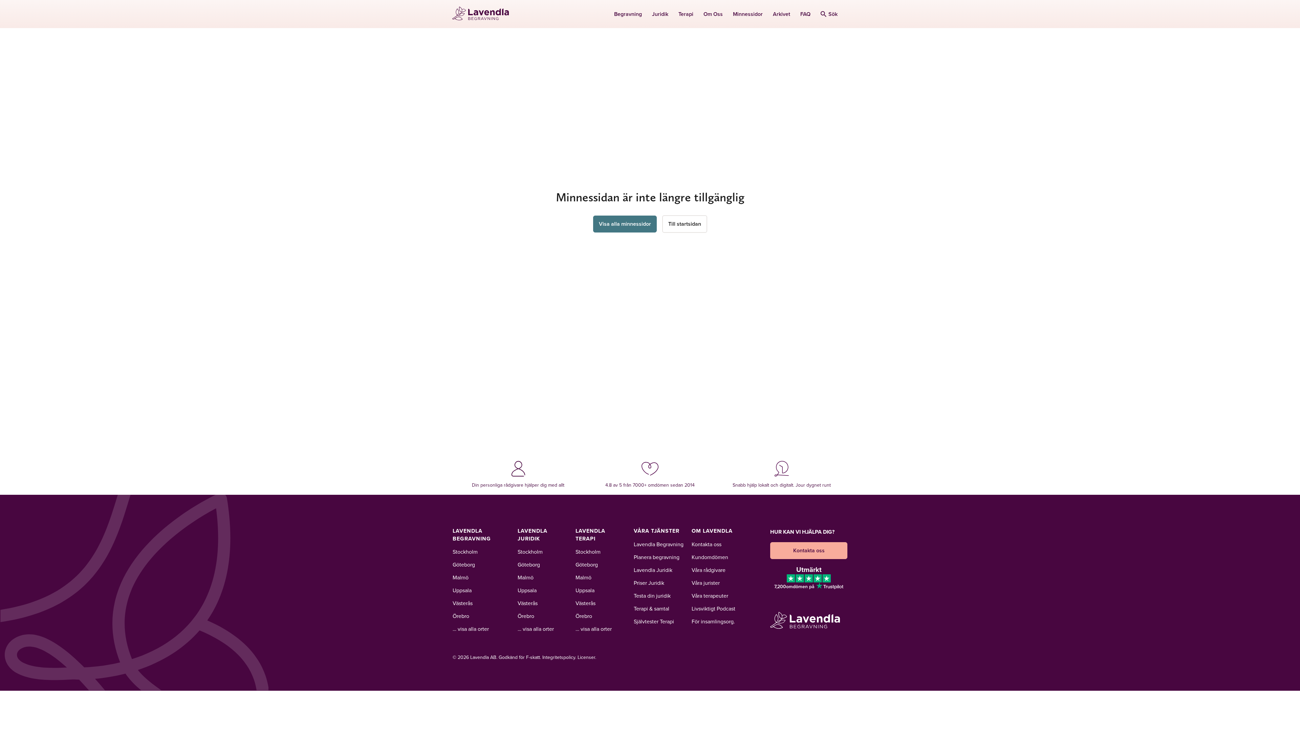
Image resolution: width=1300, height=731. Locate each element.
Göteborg (464, 564)
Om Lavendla (712, 531)
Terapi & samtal (651, 608)
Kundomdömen (710, 557)
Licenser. (587, 657)
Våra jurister (706, 582)
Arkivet (781, 14)
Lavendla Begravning (472, 534)
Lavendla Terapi (590, 534)
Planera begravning (656, 557)
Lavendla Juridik (532, 534)
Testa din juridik (652, 595)
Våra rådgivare (708, 570)
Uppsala (462, 590)
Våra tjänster (656, 531)
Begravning (628, 14)
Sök (833, 14)
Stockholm (465, 551)
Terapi (685, 14)
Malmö (461, 577)
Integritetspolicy (558, 657)
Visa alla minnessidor (625, 224)
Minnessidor (748, 14)
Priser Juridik (649, 582)
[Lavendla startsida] (483, 14)
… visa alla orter (471, 629)
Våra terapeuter (710, 595)
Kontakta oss (706, 544)
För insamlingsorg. (713, 621)
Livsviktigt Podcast (713, 608)
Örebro (461, 616)
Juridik (660, 14)
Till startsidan (684, 224)
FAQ (805, 14)
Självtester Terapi (654, 621)
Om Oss (713, 14)
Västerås (463, 603)
